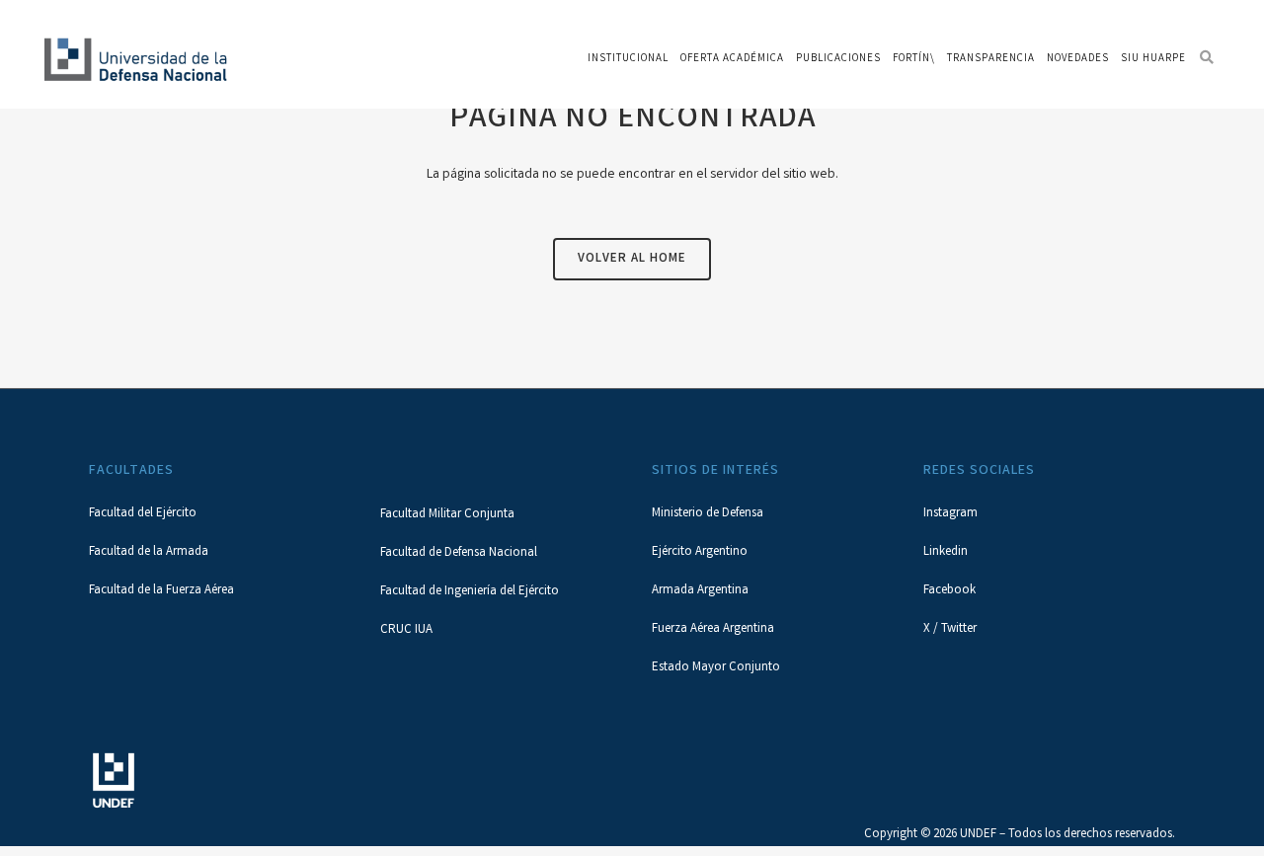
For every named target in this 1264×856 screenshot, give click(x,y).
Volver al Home (632, 259)
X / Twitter (950, 629)
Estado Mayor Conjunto (716, 668)
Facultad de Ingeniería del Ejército (469, 592)
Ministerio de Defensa (707, 514)
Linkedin (945, 552)
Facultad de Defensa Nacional (458, 553)
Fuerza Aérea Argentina (713, 629)
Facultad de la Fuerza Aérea (161, 591)
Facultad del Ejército (143, 514)
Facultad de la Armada (148, 552)
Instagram (950, 514)
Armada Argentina (700, 591)
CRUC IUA (406, 630)
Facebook (949, 591)
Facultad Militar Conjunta (447, 515)
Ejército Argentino (700, 552)
